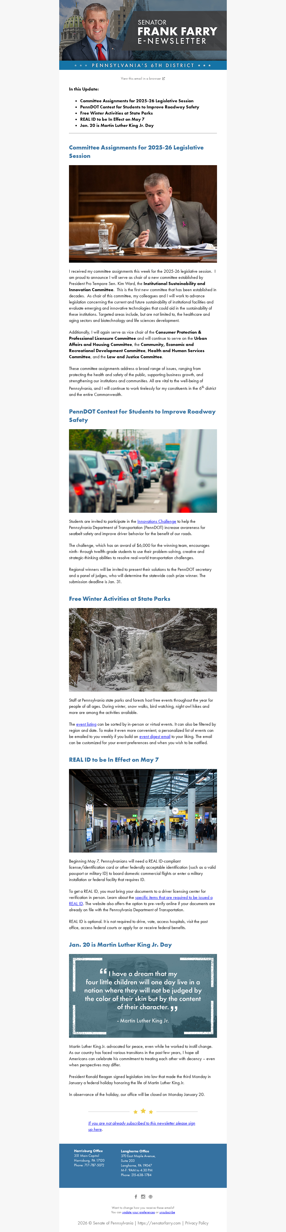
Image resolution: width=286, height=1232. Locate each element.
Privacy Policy (196, 1223)
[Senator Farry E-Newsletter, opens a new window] (143, 35)
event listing (86, 724)
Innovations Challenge (156, 521)
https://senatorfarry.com (159, 1223)
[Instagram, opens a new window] (143, 1199)
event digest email (154, 736)
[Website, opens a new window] (150, 1199)
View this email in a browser (141, 78)
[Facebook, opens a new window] (136, 1199)
